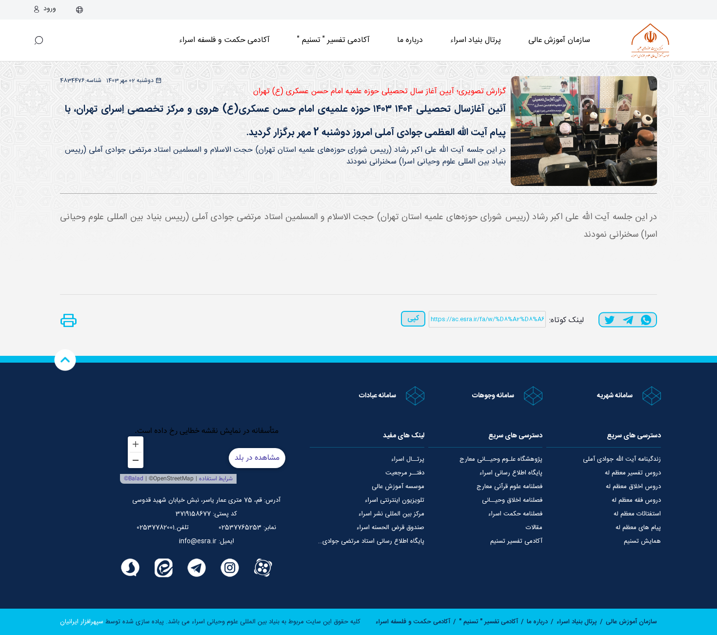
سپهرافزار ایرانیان (81, 621)
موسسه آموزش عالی (398, 486)
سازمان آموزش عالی (559, 40)
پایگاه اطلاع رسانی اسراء (510, 473)
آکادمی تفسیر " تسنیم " (333, 40)
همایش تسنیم (642, 541)
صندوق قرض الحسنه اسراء (390, 527)
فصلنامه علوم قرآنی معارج (509, 486)
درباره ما (410, 40)
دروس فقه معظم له (636, 500)
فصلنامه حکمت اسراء (515, 514)
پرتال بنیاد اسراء (577, 621)
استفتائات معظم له (637, 514)
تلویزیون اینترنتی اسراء (394, 500)
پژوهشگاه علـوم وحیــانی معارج (500, 459)
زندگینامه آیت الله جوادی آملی (622, 459)
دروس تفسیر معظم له (633, 473)
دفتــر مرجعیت (404, 473)
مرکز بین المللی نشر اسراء (391, 514)
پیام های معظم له (638, 527)
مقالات (534, 527)
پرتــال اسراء (407, 459)
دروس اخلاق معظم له (633, 486)
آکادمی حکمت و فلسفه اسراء (224, 40)
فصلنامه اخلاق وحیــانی (512, 500)
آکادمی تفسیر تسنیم (516, 541)
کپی (413, 318)
